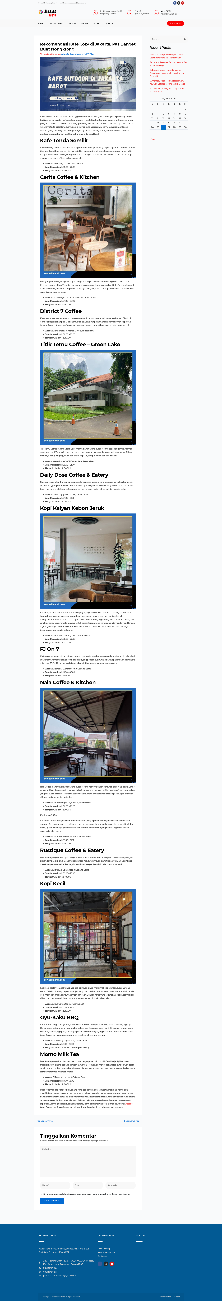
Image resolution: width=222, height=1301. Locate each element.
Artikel (96, 23)
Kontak (109, 23)
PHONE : (138, 11)
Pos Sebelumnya (43, 1121)
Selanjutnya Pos (133, 1121)
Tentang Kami (55, 23)
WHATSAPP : (166, 11)
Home (40, 23)
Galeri (84, 23)
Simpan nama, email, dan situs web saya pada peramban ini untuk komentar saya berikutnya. (86, 1194)
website (128, 1104)
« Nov (152, 139)
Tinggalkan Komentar (50, 54)
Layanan (72, 23)
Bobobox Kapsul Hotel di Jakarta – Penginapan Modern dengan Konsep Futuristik (167, 73)
